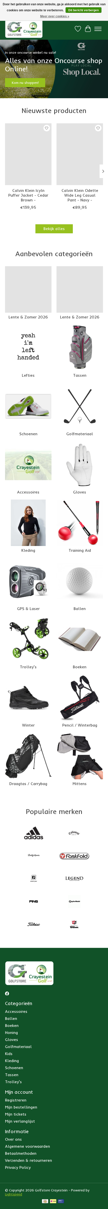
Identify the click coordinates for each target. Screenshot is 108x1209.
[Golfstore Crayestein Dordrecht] (24, 28)
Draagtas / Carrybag (28, 783)
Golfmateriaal (79, 433)
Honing (11, 1032)
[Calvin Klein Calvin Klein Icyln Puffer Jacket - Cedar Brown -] (28, 154)
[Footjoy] (33, 879)
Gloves (79, 491)
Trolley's (28, 666)
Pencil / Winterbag (79, 725)
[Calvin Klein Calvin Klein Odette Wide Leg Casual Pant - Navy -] (80, 154)
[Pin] (61, 1201)
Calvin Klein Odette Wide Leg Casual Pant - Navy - (80, 195)
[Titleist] (33, 925)
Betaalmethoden (20, 1153)
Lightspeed (13, 1194)
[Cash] (45, 1201)
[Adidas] (33, 833)
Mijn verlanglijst (20, 1121)
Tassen (79, 375)
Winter (28, 725)
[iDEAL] (53, 1201)
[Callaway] (74, 833)
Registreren (15, 1100)
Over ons (13, 1139)
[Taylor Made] (74, 902)
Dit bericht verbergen (83, 10)
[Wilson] (74, 925)
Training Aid (80, 550)
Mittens (80, 783)
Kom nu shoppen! (25, 83)
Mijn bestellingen (21, 1107)
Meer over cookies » (54, 16)
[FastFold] (74, 856)
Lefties (28, 375)
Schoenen (28, 433)
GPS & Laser (28, 608)
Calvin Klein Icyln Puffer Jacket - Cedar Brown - (28, 195)
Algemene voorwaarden (27, 1146)
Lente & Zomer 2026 (28, 316)
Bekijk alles (54, 228)
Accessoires (28, 491)
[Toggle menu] (98, 29)
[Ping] (33, 902)
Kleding (28, 550)
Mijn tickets (15, 1114)
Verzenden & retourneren (28, 1160)
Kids (9, 1053)
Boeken (79, 666)
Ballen (80, 608)
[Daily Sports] (33, 856)
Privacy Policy (18, 1167)
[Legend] (74, 879)
